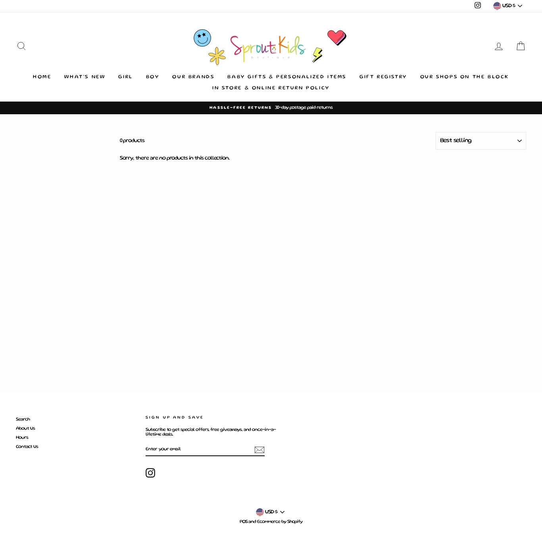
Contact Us (27, 447)
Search (23, 419)
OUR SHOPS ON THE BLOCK (464, 77)
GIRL (125, 77)
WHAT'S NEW (84, 77)
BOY (153, 77)
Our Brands (193, 77)
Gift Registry (383, 77)
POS (244, 522)
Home (42, 77)
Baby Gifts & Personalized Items (286, 77)
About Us (25, 428)
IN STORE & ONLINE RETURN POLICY (271, 88)
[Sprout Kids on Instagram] (150, 473)
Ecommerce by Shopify (279, 522)
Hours (22, 438)
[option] (271, 108)
